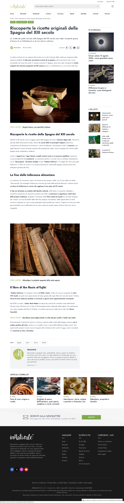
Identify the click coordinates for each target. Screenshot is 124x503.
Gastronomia (21, 22)
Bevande (23, 14)
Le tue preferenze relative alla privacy (24, 502)
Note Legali (102, 454)
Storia (31, 22)
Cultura (48, 14)
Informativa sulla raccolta (6, 502)
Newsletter (100, 2)
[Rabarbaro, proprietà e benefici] (102, 386)
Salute (72, 14)
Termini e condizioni (105, 441)
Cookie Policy (102, 448)
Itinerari (107, 14)
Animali (95, 14)
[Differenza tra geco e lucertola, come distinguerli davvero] (101, 74)
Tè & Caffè (82, 441)
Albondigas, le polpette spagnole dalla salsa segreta (41, 280)
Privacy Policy (102, 445)
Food (12, 14)
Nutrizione (82, 448)
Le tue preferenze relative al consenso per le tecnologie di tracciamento (102, 500)
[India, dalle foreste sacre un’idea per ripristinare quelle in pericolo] (94, 139)
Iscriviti (91, 417)
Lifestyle (81, 454)
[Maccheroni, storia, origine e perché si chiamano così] (75, 386)
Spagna (19, 343)
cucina (36, 343)
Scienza (81, 457)
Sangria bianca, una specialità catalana (36, 127)
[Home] (18, 6)
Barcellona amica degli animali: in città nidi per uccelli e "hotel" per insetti (49, 318)
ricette (44, 343)
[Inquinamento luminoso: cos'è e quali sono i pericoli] (94, 116)
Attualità (83, 14)
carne (27, 343)
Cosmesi (60, 14)
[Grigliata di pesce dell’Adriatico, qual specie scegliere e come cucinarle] (48, 386)
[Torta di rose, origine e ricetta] (22, 386)
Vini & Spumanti (84, 464)
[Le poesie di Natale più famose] (94, 153)
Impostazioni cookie (104, 451)
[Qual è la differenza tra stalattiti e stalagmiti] (94, 128)
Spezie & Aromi (84, 451)
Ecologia (82, 445)
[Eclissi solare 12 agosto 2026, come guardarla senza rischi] (101, 42)
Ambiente (36, 14)
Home (11, 18)
